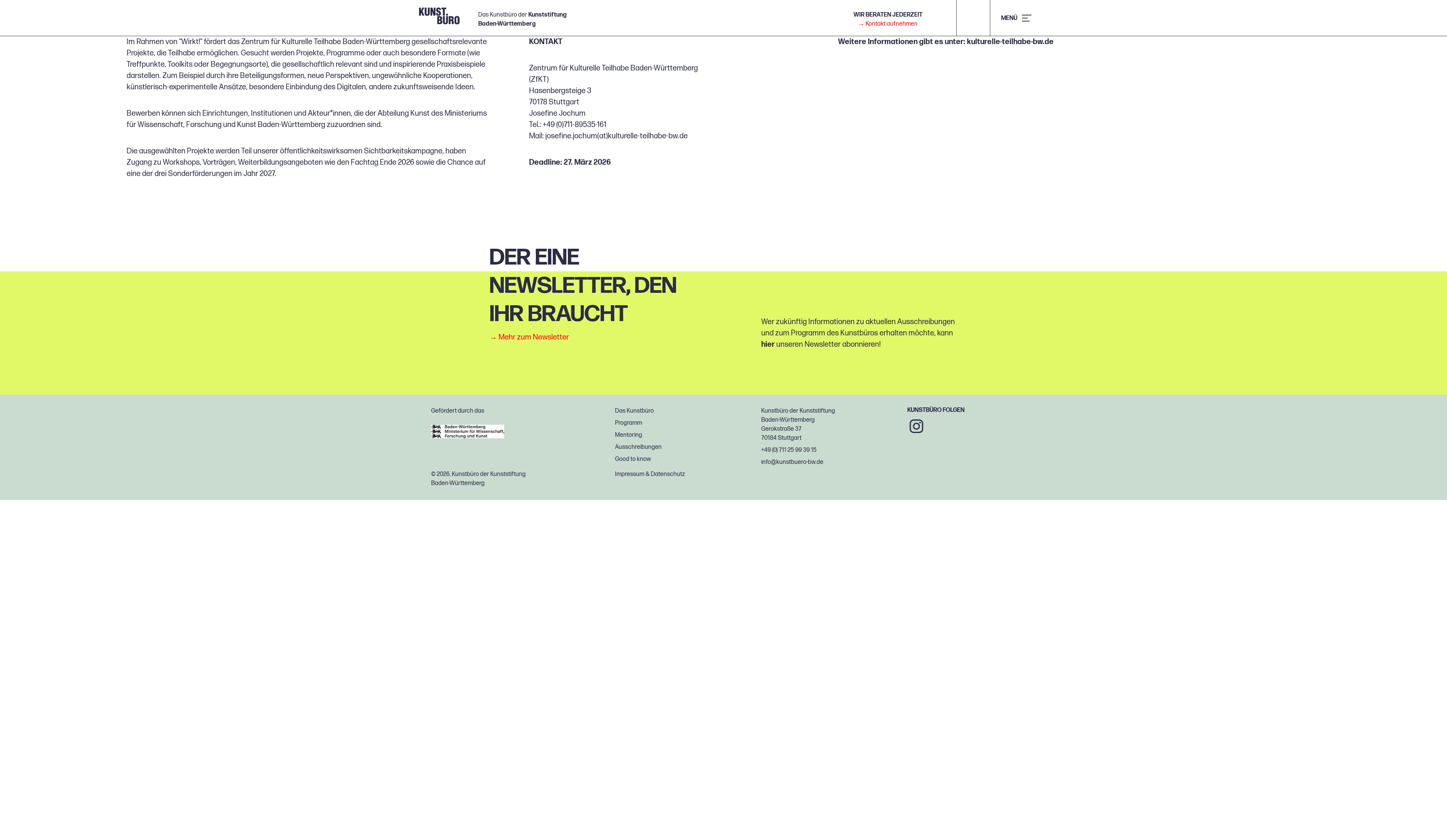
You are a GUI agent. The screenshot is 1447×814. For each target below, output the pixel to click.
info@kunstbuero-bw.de (792, 462)
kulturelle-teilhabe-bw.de (1010, 41)
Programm (628, 423)
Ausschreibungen (638, 447)
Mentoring (628, 435)
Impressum (629, 474)
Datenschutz (668, 474)
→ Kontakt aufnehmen (888, 24)
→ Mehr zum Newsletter (529, 337)
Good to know (633, 459)
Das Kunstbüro (634, 411)
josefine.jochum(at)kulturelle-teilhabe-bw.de (616, 136)
